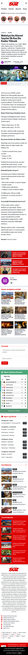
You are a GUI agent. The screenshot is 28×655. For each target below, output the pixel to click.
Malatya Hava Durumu (8, 617)
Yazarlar (11, 9)
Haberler (3, 32)
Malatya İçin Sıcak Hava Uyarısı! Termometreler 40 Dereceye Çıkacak (18, 480)
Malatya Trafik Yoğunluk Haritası (11, 621)
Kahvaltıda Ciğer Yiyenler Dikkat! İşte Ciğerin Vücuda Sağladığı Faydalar (14, 13)
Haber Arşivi (6, 628)
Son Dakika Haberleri (8, 626)
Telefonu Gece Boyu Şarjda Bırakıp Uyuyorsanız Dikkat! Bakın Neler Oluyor (19, 496)
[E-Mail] (11, 283)
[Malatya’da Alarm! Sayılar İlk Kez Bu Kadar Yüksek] (14, 73)
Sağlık (14, 484)
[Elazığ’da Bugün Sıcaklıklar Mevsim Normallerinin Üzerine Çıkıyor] (7, 295)
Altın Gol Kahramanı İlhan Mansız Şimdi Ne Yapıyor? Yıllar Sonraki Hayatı (19, 503)
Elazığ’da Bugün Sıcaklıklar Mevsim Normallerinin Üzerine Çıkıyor (19, 472)
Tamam (19, 653)
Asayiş (12, 634)
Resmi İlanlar (6, 634)
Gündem (4, 9)
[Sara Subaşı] (5, 280)
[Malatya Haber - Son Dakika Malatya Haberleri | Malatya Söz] (14, 3)
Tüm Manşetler (7, 624)
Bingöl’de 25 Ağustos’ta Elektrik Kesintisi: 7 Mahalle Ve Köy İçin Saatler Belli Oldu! (6, 332)
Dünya (14, 632)
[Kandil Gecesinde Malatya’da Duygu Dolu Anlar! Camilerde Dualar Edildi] (7, 310)
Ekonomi (18, 9)
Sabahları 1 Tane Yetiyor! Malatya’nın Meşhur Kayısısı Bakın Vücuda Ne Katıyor (19, 511)
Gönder (4, 363)
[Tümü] (26, 465)
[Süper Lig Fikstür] (26, 416)
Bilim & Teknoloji (17, 492)
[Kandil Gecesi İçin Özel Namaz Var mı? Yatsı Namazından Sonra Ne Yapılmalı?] (21, 310)
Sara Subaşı (13, 279)
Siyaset (23, 636)
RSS (4, 646)
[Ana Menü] (1, 3)
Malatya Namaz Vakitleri (9, 619)
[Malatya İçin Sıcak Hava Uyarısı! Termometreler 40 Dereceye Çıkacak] (21, 295)
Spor (14, 500)
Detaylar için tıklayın (14, 411)
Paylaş (4, 83)
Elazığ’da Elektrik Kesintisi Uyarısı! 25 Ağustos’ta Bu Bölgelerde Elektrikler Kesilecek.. (20, 332)
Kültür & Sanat (22, 632)
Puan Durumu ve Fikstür (9, 623)
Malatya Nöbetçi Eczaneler (10, 616)
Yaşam (25, 9)
